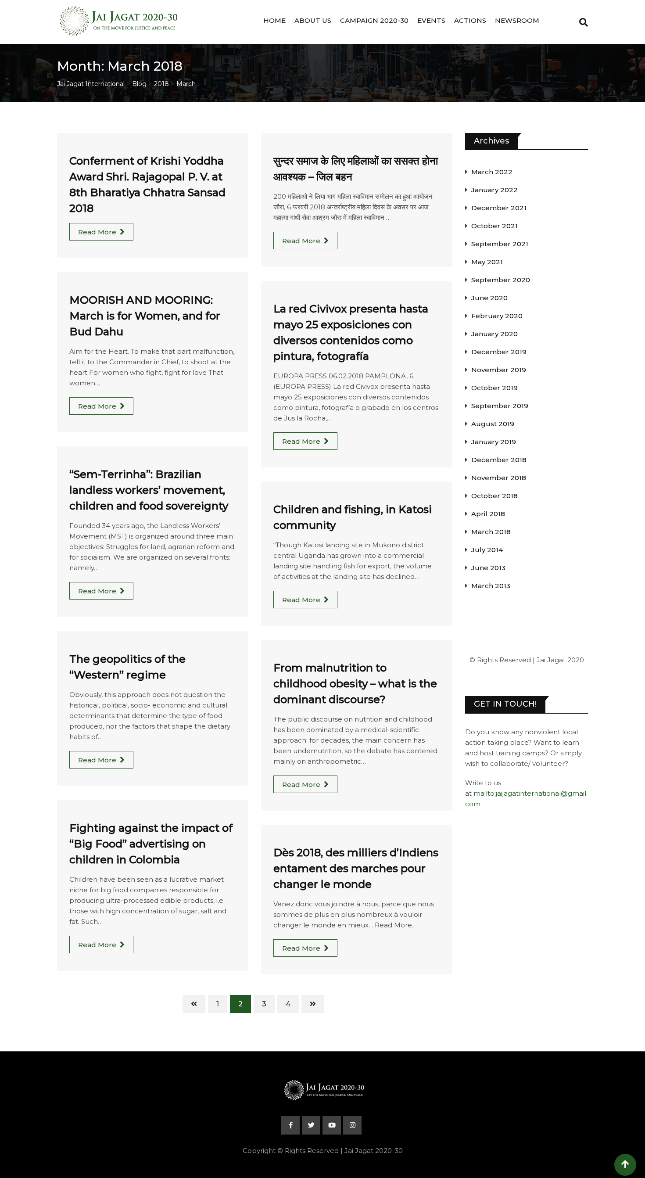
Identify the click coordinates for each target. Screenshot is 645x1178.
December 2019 (499, 352)
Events (431, 20)
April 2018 (488, 514)
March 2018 (491, 532)
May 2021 (487, 262)
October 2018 (494, 496)
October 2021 (494, 226)
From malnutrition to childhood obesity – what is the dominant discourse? (355, 683)
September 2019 (499, 406)
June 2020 (489, 298)
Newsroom (517, 20)
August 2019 (492, 424)
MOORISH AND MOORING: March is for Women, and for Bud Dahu (144, 316)
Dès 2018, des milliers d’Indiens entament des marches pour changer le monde (355, 868)
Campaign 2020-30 (374, 20)
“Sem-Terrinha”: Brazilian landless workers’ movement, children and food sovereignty (148, 490)
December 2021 (499, 208)
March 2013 (490, 586)
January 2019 (493, 442)
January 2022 (494, 190)
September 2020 (500, 280)
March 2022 (491, 172)
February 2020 (497, 316)
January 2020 (494, 334)
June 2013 (488, 568)
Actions (470, 20)
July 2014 (487, 550)
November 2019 (498, 370)
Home (274, 20)
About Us (312, 20)
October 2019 (494, 388)
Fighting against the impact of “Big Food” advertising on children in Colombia (151, 844)
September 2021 (499, 244)
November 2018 (498, 478)
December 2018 (499, 460)
